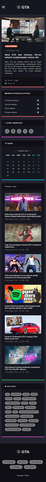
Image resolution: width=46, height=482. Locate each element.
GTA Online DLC (29, 398)
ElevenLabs (16, 394)
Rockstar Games (12, 416)
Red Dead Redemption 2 (28, 412)
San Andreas (11, 420)
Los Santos (30, 407)
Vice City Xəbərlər (11, 104)
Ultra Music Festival (13, 429)
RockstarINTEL (27, 416)
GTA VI (32, 403)
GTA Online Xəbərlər (12, 100)
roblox (14, 186)
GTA (25, 7)
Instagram (37, 462)
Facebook (9, 462)
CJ (7, 394)
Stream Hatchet (12, 425)
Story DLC (33, 420)
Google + (17, 467)
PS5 (15, 412)
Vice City (27, 429)
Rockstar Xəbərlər (11, 112)
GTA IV (17, 398)
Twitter (23, 462)
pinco (28, 93)
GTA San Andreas (13, 403)
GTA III (9, 398)
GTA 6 (34, 394)
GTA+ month (18, 407)
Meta (8, 412)
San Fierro (22, 420)
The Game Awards (27, 425)
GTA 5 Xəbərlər (10, 108)
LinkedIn (31, 467)
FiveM (26, 394)
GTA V (24, 403)
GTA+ (8, 407)
